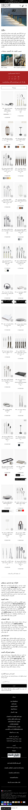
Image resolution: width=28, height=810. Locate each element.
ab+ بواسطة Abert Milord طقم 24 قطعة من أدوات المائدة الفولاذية (21, 262)
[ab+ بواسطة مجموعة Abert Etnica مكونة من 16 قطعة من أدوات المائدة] (7, 158)
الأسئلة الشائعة (14, 706)
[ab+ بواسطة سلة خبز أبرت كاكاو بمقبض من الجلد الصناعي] (7, 282)
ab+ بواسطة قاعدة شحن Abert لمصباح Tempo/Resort (7, 110)
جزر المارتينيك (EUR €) (7, 790)
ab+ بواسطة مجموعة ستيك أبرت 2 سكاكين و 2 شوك (7, 351)
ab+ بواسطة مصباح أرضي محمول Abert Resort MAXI (21, 200)
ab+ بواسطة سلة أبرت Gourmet (7, 410)
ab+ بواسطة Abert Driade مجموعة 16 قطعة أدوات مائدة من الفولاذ (7, 381)
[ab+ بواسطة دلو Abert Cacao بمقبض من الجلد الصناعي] (20, 523)
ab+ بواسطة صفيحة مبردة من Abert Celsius (21, 324)
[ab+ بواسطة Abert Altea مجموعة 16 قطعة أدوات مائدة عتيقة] (7, 220)
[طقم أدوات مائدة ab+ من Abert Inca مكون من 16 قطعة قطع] (7, 251)
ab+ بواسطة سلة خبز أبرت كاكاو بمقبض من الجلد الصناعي (7, 292)
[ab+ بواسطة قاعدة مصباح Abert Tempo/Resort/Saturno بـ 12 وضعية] (20, 370)
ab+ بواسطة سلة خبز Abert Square (20, 292)
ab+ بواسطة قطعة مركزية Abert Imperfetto (7, 502)
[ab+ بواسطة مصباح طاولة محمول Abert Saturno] (20, 427)
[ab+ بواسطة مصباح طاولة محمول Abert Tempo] (20, 129)
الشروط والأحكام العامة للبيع (14, 763)
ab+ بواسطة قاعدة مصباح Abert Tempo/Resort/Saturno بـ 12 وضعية (20, 381)
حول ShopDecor (14, 701)
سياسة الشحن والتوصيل (14, 772)
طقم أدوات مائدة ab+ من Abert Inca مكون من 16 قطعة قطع (7, 262)
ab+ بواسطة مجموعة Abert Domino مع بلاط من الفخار (7, 467)
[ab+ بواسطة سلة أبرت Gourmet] (7, 400)
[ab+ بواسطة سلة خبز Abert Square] (20, 282)
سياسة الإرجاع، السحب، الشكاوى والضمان (14, 768)
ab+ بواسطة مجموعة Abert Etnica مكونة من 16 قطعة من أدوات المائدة (7, 170)
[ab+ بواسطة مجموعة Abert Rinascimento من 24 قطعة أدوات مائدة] (20, 220)
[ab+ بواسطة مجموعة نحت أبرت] (20, 400)
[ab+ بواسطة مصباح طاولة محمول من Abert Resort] (7, 129)
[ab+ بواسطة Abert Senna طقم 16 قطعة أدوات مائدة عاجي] (20, 99)
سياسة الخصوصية (14, 777)
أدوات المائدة (16, 658)
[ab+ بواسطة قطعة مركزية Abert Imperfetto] (7, 492)
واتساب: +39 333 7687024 (14, 726)
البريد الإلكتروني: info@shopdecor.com (14, 729)
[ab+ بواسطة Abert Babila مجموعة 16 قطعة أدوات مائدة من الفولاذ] (20, 552)
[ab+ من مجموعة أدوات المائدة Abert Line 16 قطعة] (20, 492)
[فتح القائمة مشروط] (26, 5)
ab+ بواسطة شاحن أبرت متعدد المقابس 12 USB (7, 324)
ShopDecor (12, 793)
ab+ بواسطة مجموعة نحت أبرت (20, 410)
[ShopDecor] (6, 6)
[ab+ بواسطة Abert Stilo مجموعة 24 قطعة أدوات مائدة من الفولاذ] (7, 427)
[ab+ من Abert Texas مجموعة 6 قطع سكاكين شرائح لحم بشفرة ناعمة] (20, 341)
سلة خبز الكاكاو (7, 612)
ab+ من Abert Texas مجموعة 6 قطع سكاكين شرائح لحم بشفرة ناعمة (20, 352)
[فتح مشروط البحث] (20, 5)
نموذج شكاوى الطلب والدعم (14, 719)
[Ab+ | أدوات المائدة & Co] (20, 60)
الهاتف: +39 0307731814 (14, 721)
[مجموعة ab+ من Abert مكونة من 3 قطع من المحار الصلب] (7, 551)
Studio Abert (14, 587)
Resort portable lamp (18, 603)
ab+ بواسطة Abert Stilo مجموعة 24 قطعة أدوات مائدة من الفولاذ (7, 438)
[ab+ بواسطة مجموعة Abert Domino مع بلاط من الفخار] (7, 457)
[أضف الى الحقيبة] (12, 105)
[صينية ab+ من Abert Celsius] (20, 457)
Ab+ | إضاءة (4, 67)
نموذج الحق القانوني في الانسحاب (14, 716)
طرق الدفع (14, 704)
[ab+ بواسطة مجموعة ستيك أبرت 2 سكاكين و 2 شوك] (7, 341)
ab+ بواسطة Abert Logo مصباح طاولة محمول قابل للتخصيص (7, 534)
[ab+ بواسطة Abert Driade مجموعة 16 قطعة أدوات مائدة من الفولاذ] (7, 370)
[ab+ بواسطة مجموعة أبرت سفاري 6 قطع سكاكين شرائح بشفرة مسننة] (20, 159)
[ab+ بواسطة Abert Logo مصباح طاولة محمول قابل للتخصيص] (7, 523)
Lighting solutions (18, 623)
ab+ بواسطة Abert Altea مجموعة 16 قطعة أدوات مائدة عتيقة (7, 231)
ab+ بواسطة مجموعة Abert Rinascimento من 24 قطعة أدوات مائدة (21, 231)
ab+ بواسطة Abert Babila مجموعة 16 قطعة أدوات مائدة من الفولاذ (20, 563)
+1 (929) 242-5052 (14, 724)
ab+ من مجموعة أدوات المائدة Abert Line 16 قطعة (21, 502)
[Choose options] (12, 135)
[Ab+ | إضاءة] (7, 60)
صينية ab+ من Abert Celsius (20, 467)
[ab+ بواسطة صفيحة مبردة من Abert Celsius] (20, 314)
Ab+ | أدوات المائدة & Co (19, 67)
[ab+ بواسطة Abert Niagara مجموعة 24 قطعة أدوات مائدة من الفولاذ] (7, 190)
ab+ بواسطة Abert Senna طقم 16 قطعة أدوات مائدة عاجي (20, 110)
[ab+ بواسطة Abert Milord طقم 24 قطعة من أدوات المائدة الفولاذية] (20, 251)
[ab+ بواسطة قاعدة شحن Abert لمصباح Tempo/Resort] (7, 99)
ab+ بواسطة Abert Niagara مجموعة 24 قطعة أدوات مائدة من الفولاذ (7, 201)
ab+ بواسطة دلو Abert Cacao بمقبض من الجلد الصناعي (21, 534)
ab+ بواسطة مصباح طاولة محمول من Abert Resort (7, 139)
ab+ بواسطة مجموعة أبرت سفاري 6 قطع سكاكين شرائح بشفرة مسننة (20, 170)
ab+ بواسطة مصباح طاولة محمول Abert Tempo (20, 139)
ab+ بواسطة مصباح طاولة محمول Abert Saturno (20, 437)
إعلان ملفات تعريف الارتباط (14, 782)
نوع (15, 88)
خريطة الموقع (14, 709)
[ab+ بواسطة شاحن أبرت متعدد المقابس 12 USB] (7, 314)
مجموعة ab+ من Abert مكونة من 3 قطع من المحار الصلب (7, 562)
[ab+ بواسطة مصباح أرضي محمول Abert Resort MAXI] (20, 190)
